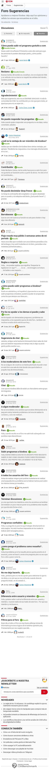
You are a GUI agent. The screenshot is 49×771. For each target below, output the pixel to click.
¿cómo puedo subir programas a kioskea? (21, 286)
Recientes (9, 33)
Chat (3, 385)
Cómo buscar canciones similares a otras (18, 736)
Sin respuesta (25, 33)
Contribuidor (7, 167)
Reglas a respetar (9, 262)
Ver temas (14, 22)
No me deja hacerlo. (10, 572)
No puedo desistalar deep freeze (16, 191)
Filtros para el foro (10, 620)
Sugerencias (18, 5)
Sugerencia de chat (10, 338)
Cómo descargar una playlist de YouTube (18, 749)
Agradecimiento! (9, 95)
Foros (9, 5)
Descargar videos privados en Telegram (17, 752)
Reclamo (5, 71)
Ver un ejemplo (42, 687)
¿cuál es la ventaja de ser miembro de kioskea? (24, 141)
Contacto (20, 761)
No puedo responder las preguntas (17, 119)
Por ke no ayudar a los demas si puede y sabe (23, 312)
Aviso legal (28, 761)
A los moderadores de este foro (16, 361)
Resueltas (42, 33)
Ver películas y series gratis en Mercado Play (19, 742)
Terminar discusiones (11, 499)
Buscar (43, 28)
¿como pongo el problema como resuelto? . (21, 546)
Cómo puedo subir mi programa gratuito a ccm (23, 45)
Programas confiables (11, 523)
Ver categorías (5, 22)
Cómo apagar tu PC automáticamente (17, 745)
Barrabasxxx (7, 214)
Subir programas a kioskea (14, 451)
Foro (3, 430)
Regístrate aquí (7, 759)
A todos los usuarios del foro (14, 475)
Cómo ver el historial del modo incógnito (17, 732)
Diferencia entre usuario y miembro (18, 596)
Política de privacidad (40, 759)
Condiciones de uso (25, 759)
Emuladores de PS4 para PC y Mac (16, 739)
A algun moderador (10, 406)
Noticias (6, 687)
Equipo (15, 759)
